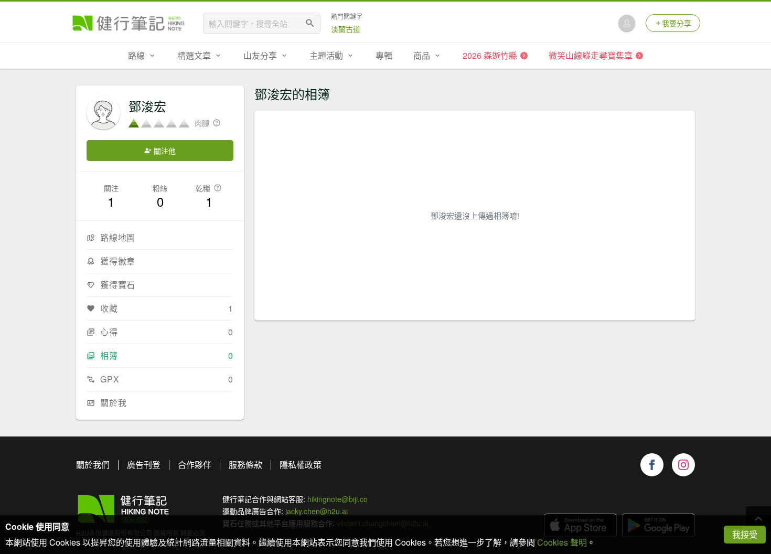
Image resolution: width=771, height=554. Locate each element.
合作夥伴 (194, 465)
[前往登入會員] (626, 23)
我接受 (744, 534)
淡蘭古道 (345, 29)
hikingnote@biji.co (337, 499)
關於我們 (93, 465)
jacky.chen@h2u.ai (316, 511)
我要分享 (676, 23)
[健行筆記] (128, 23)
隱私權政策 (301, 465)
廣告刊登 (143, 465)
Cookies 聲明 (562, 542)
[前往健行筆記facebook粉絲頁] (651, 464)
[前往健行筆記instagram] (683, 464)
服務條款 (245, 465)
